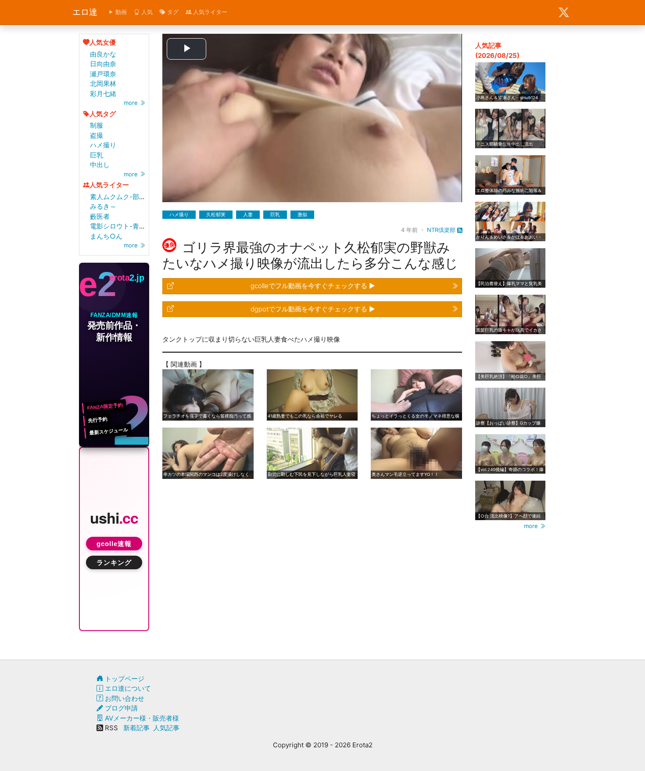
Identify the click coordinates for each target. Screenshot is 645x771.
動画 (120, 11)
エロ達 (84, 12)
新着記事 (136, 728)
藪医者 (100, 216)
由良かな (103, 54)
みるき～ (103, 206)
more (132, 102)
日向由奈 (103, 64)
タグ (172, 11)
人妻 (248, 214)
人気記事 (166, 728)
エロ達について (127, 688)
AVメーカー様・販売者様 (141, 718)
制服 (96, 125)
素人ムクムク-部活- (119, 197)
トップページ (123, 679)
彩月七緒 (103, 93)
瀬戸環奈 (103, 74)
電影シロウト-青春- (119, 226)
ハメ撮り (103, 145)
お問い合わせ (123, 698)
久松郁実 (216, 214)
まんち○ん (106, 236)
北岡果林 (103, 83)
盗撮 (96, 135)
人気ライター (209, 11)
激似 (302, 214)
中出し (100, 165)
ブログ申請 (120, 708)
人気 (146, 11)
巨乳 (96, 155)
